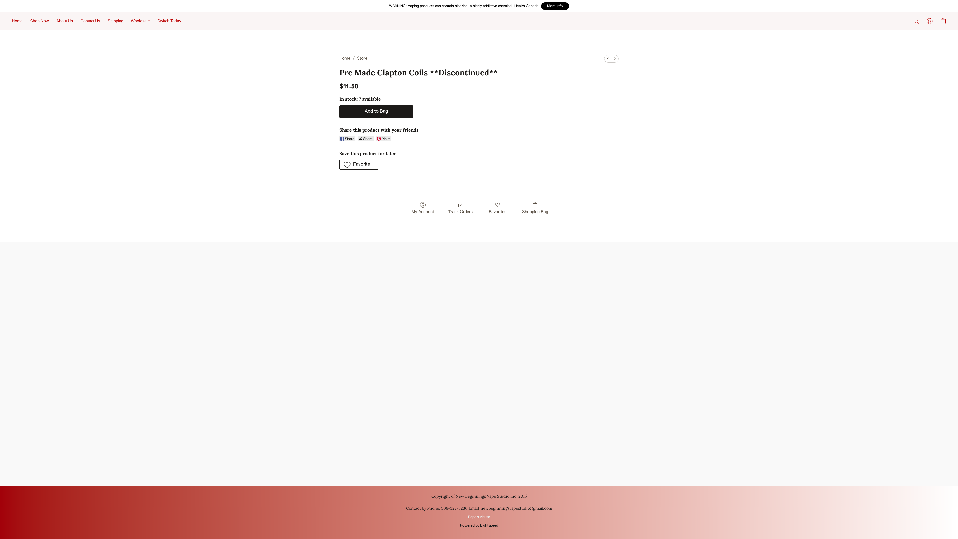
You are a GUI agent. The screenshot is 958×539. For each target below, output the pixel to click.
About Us (64, 21)
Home (17, 21)
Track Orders (460, 212)
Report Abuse (479, 517)
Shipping (115, 21)
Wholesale (140, 21)
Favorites (497, 212)
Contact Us (90, 21)
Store (362, 59)
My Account (423, 212)
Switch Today (169, 21)
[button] (555, 6)
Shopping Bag (535, 212)
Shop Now (39, 21)
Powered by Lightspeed (479, 525)
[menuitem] (607, 58)
